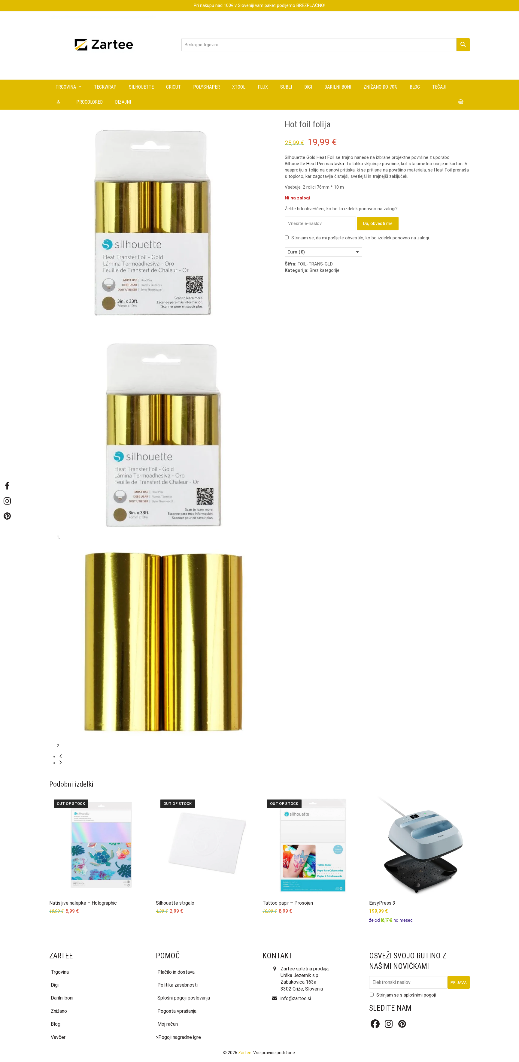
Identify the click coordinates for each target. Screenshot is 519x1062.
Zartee (244, 1052)
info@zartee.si (296, 998)
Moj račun (167, 1024)
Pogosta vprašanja (176, 1011)
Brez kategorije (324, 270)
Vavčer (58, 1037)
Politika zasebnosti (177, 985)
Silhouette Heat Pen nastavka (314, 163)
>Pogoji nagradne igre (178, 1037)
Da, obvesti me (378, 223)
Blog (55, 1024)
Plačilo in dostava (176, 972)
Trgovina (60, 972)
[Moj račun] (60, 102)
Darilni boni (62, 998)
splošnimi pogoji (420, 995)
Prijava (459, 982)
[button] (461, 102)
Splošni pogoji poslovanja (183, 998)
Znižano (59, 1011)
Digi (55, 985)
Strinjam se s (406, 995)
